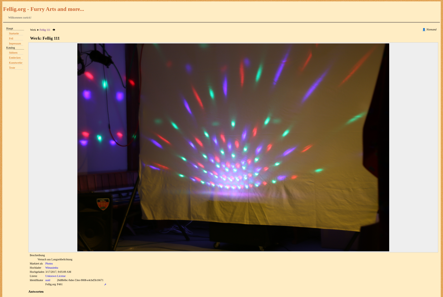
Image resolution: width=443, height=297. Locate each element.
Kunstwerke (15, 62)
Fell (11, 38)
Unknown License (55, 276)
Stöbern (13, 52)
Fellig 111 (45, 29)
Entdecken (15, 57)
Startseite (14, 33)
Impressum (15, 43)
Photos (49, 263)
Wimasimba (51, 267)
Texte (12, 67)
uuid (47, 280)
